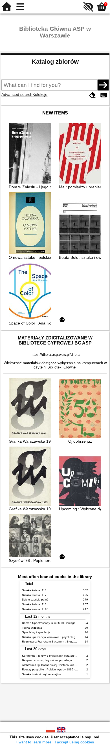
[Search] (103, 85)
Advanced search (16, 94)
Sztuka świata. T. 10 (35, 609)
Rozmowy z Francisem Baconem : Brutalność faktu (55, 641)
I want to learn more (33, 742)
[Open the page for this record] (31, 154)
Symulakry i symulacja (36, 632)
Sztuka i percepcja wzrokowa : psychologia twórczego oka (59, 637)
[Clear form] (92, 95)
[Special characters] (103, 95)
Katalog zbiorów (55, 61)
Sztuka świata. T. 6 (34, 604)
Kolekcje (39, 94)
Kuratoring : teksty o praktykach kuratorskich (51, 655)
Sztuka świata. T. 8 (34, 590)
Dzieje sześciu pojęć (35, 599)
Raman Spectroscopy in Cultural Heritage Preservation (57, 622)
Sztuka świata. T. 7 (34, 595)
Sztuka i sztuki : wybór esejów (41, 674)
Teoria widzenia (32, 627)
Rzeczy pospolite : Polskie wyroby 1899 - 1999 (52, 669)
